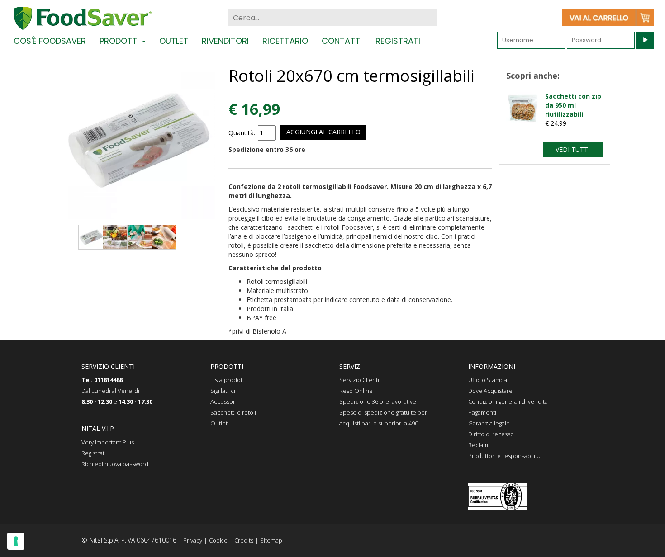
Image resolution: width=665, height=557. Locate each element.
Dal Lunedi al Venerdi (110, 391)
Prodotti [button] (120, 41)
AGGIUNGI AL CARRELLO (323, 131)
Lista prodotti (228, 380)
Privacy (192, 540)
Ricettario (285, 41)
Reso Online (356, 391)
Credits (243, 540)
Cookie (218, 540)
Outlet (173, 41)
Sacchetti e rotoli (233, 412)
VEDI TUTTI (573, 149)
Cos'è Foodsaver (50, 41)
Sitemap (271, 540)
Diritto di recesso (491, 434)
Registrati (397, 41)
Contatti (342, 41)
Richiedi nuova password (114, 464)
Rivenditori (225, 41)
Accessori (223, 401)
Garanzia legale (489, 423)
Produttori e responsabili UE (506, 456)
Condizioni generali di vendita (508, 401)
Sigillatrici (222, 391)
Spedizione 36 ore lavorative (377, 401)
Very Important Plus (107, 442)
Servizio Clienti (359, 380)
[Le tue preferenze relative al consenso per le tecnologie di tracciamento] (15, 541)
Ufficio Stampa (487, 380)
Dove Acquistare (490, 391)
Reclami (478, 445)
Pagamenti (482, 412)
